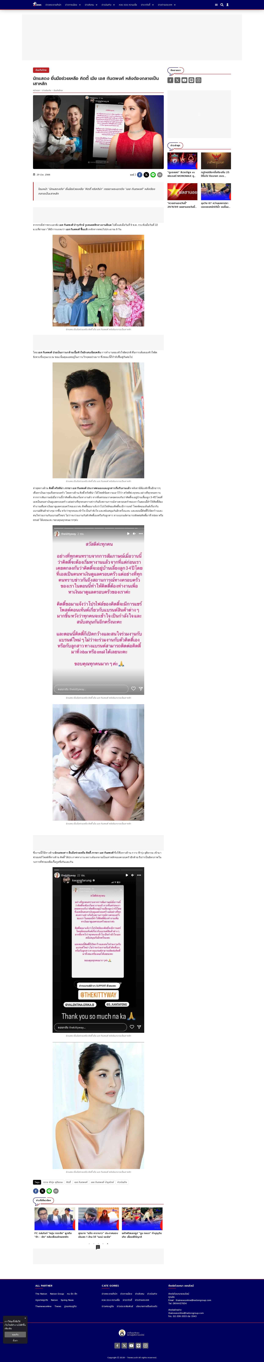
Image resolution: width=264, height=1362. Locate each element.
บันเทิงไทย (58, 90)
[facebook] (139, 175)
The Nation (41, 1293)
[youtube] (184, 80)
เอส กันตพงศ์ (81, 1182)
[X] (177, 80)
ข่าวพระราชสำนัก (109, 1293)
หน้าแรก (36, 90)
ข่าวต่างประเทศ (142, 1300)
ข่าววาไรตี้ (127, 1300)
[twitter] (146, 175)
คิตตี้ (68, 1182)
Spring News (67, 1300)
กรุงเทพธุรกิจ (41, 1300)
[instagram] (198, 80)
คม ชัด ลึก (72, 1293)
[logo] (37, 4)
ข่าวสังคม (139, 1293)
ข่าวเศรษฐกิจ (108, 1306)
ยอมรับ (15, 1334)
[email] (160, 175)
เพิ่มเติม (8, 1328)
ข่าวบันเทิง (46, 90)
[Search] (222, 4)
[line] (153, 175)
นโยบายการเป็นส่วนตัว (146, 1306)
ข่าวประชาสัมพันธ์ (125, 1306)
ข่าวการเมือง (126, 1293)
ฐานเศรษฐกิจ (70, 1306)
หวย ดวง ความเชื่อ (111, 1300)
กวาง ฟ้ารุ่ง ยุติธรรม (53, 1182)
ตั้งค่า (15, 1340)
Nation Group (57, 1293)
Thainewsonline (43, 1306)
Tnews (58, 1306)
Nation (54, 1300)
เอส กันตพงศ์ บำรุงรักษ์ (102, 1182)
